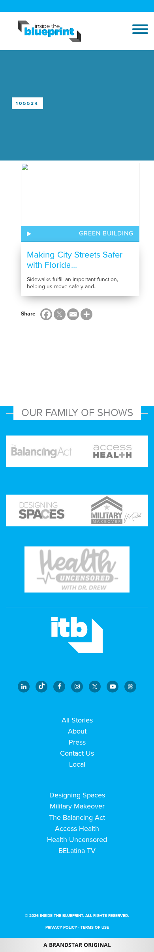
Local (77, 764)
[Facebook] (46, 314)
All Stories (77, 720)
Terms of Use (95, 927)
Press (77, 742)
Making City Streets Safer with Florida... (74, 260)
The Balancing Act (77, 817)
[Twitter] (60, 314)
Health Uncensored (77, 839)
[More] (86, 314)
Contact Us (77, 753)
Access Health (77, 828)
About (77, 731)
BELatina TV (77, 850)
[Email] (73, 314)
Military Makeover (77, 806)
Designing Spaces (77, 795)
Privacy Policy (61, 927)
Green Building (106, 233)
